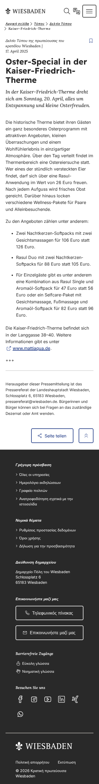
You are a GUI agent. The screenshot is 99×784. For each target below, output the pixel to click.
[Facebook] (20, 699)
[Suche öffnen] (67, 11)
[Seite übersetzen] (76, 11)
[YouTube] (48, 699)
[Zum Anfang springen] (86, 435)
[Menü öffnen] (89, 11)
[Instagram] (34, 699)
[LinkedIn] (61, 699)
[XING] (75, 699)
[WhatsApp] (20, 714)
